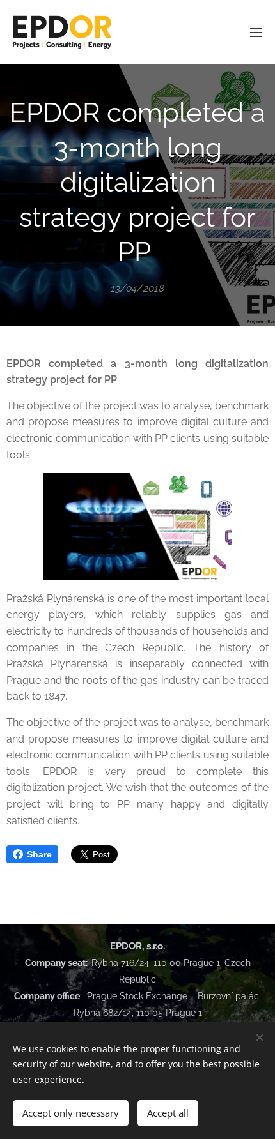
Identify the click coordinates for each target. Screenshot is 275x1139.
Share (39, 854)
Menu (256, 32)
